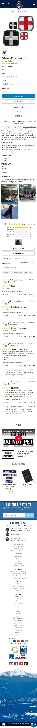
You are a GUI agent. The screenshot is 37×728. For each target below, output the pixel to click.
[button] (30, 294)
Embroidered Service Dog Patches (9, 485)
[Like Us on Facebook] (16, 664)
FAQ (18, 611)
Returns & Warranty (18, 546)
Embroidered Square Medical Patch (12, 291)
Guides (18, 614)
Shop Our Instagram (18, 576)
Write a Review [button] (19, 249)
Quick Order (18, 599)
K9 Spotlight (18, 563)
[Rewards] (34, 725)
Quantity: (5, 88)
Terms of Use (18, 628)
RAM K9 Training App (19, 618)
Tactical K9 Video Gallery (19, 573)
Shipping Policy (18, 548)
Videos (18, 112)
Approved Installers (18, 623)
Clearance (19, 559)
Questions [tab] (18, 258)
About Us (18, 609)
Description (18, 107)
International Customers (18, 551)
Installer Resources (18, 625)
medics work (17, 273)
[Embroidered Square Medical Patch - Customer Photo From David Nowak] (18, 242)
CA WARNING (4, 172)
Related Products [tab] (18, 464)
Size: (3, 73)
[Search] (8, 4)
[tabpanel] (10, 481)
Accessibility (18, 632)
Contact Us (18, 553)
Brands (18, 601)
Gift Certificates (18, 596)
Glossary (18, 616)
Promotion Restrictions (18, 565)
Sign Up (30, 515)
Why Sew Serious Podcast (18, 578)
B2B (18, 584)
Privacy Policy (18, 630)
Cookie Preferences (18, 635)
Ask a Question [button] (19, 253)
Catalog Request (18, 620)
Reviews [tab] (5, 258)
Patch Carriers (27, 485)
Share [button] (6, 294)
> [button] (23, 418)
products (28, 273)
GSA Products (19, 603)
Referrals (18, 590)
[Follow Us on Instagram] (11, 664)
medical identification (29, 127)
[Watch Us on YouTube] (21, 664)
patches (6, 273)
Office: (4, 80)
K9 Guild (18, 561)
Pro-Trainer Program (19, 586)
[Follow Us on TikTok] (25, 664)
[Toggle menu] (3, 4)
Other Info (18, 116)
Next (35, 483)
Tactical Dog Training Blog (18, 571)
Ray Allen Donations (18, 588)
